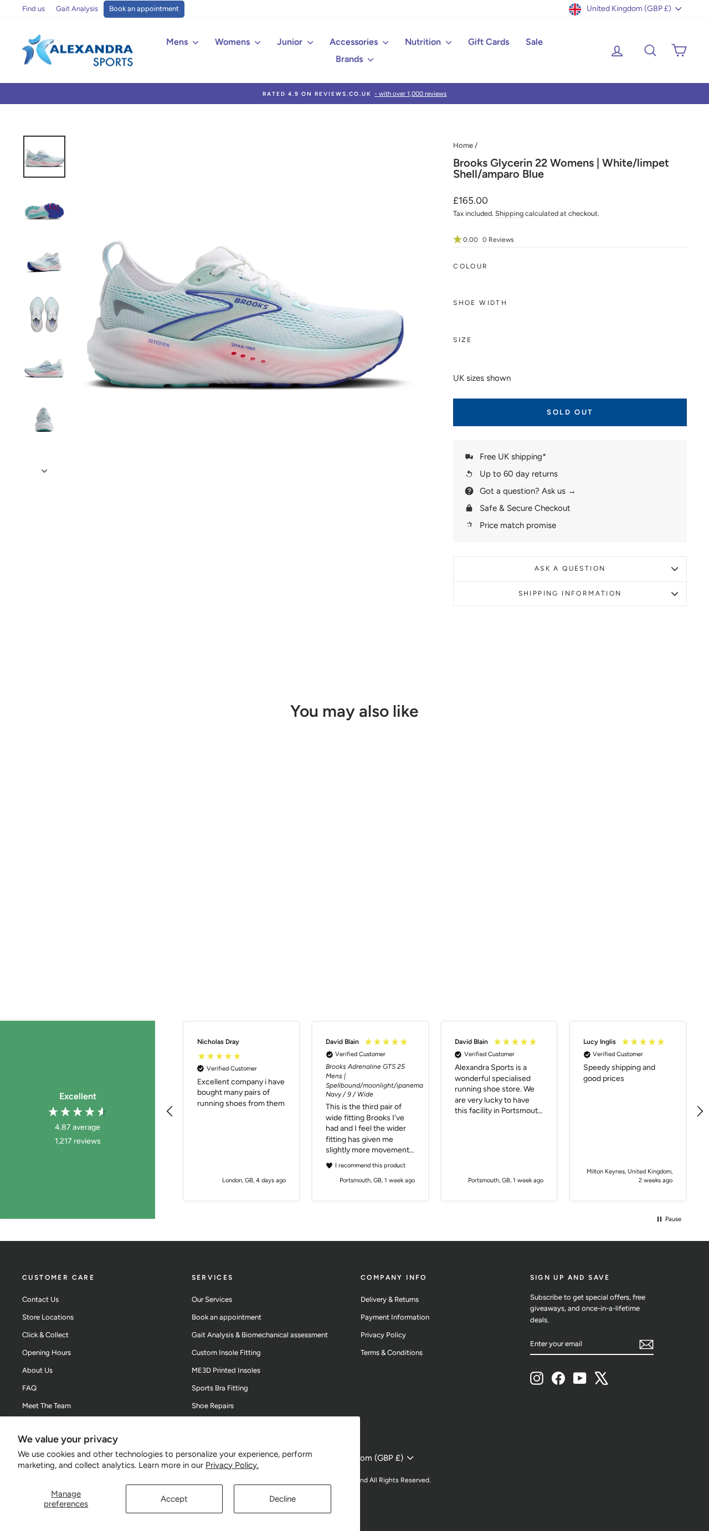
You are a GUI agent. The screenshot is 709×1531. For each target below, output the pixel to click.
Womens (233, 42)
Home (463, 145)
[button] (570, 240)
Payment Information (395, 1317)
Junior (291, 42)
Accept (174, 1499)
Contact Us (40, 1299)
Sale (534, 42)
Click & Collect (45, 1335)
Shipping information (570, 593)
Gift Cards (488, 42)
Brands (350, 59)
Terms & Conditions (392, 1352)
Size (462, 340)
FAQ (29, 1388)
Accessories (355, 42)
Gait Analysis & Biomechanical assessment (260, 1335)
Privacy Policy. (232, 1465)
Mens (178, 42)
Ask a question (570, 568)
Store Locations (48, 1317)
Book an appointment (144, 8)
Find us (33, 8)
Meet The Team (46, 1405)
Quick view (100, 892)
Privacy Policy (383, 1335)
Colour (470, 266)
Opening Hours (46, 1352)
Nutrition (424, 42)
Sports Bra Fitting (220, 1388)
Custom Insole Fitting (226, 1352)
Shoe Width (480, 303)
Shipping (509, 213)
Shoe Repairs (213, 1405)
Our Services (212, 1299)
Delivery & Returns (390, 1299)
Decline (282, 1499)
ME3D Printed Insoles (226, 1370)
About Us (37, 1370)
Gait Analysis (77, 8)
